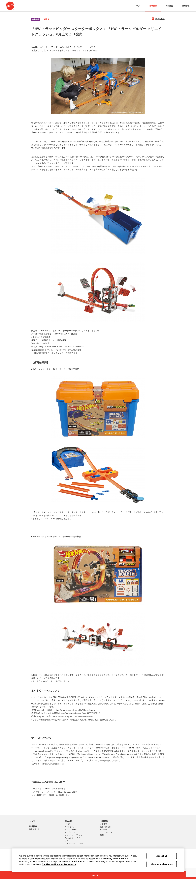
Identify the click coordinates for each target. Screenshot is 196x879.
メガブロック (70, 832)
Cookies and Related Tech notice (59, 864)
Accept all (161, 856)
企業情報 (185, 6)
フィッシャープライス (73, 835)
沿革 (102, 835)
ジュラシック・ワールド (74, 843)
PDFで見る (160, 19)
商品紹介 (169, 6)
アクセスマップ (106, 832)
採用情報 (103, 830)
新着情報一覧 (34, 829)
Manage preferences (162, 864)
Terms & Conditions (72, 861)
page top (96, 875)
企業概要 (103, 824)
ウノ (66, 841)
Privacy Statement (114, 858)
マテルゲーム (70, 827)
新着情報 (153, 6)
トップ (137, 6)
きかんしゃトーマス (72, 838)
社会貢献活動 (105, 827)
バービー (68, 824)
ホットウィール (71, 830)
